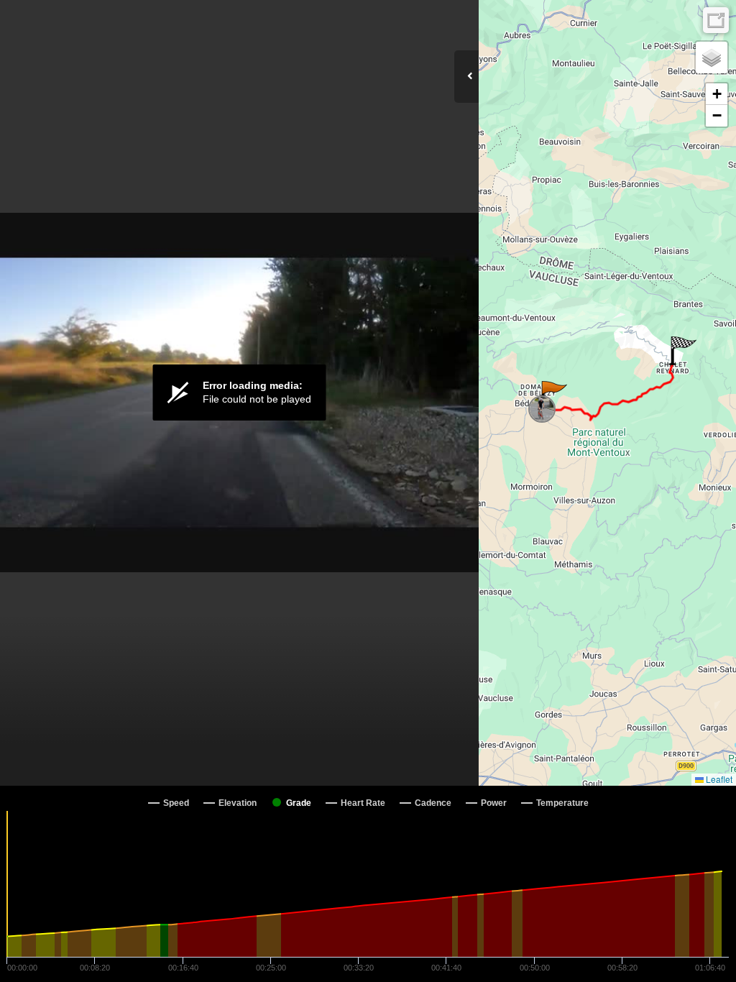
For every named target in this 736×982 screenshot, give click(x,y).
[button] (553, 395)
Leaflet (718, 779)
